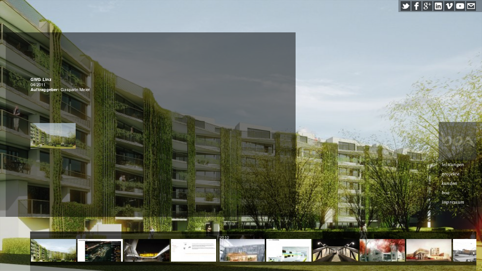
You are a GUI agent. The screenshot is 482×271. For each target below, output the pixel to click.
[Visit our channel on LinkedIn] (438, 6)
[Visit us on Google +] (427, 6)
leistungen (453, 164)
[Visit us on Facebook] (416, 6)
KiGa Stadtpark (382, 250)
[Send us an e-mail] (471, 6)
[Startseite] (457, 141)
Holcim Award (100, 250)
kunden (449, 183)
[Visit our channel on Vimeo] (449, 6)
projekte (450, 174)
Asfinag (147, 250)
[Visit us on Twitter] (405, 6)
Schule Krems (242, 250)
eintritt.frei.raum (288, 250)
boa (446, 192)
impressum (453, 202)
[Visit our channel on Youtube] (460, 6)
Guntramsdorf (429, 250)
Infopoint (335, 250)
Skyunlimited (193, 250)
